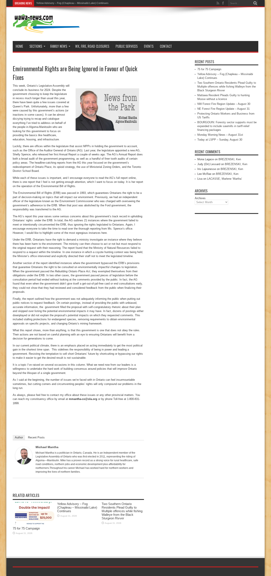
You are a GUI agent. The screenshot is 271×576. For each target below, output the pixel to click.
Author (19, 437)
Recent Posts (36, 437)
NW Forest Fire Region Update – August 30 (223, 103)
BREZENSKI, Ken (229, 159)
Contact (166, 46)
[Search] (255, 3)
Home (19, 46)
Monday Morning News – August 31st (220, 134)
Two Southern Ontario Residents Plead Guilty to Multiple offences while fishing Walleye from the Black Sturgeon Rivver (122, 511)
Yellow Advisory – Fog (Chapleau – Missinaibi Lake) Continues (72, 3)
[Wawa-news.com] (46, 30)
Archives (200, 198)
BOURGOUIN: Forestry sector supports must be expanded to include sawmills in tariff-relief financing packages (227, 126)
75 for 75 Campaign (26, 528)
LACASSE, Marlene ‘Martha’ (224, 178)
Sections (35, 46)
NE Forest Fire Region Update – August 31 (223, 108)
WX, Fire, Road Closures (92, 46)
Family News (58, 46)
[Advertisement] (226, 279)
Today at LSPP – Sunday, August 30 (219, 139)
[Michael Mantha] (23, 463)
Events (148, 46)
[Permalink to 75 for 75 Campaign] (34, 523)
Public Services (127, 46)
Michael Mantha (47, 447)
